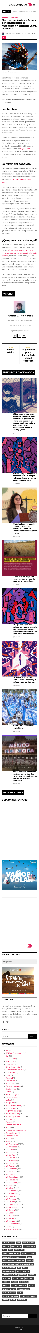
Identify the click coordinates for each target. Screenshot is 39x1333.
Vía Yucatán (10, 1221)
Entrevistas (10, 1081)
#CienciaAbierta (8, 1243)
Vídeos (8, 1226)
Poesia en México (8, 1293)
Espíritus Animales (13, 1086)
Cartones (6, 1257)
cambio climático (28, 1253)
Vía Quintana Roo (13, 1204)
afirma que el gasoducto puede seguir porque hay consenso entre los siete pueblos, (19, 253)
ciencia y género (8, 1268)
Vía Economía (11, 1160)
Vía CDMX (10, 1149)
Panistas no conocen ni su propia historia (23, 727)
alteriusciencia (29, 1246)
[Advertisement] (19, 919)
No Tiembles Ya (12, 1114)
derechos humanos (9, 1275)
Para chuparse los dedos (16, 1116)
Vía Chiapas (10, 1152)
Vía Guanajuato (12, 1177)
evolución (6, 1278)
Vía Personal (11, 1199)
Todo (8, 1141)
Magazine (10, 1103)
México (5, 1289)
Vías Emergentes (13, 1224)
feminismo (29, 1278)
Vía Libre (9, 1188)
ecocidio (22, 1275)
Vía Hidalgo (10, 1180)
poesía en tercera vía (10, 1296)
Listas (8, 1100)
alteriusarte (16, 1246)
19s (7, 1050)
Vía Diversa (10, 1158)
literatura (24, 1282)
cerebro (30, 1261)
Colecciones (10, 1072)
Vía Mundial (10, 1193)
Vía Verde (10, 1218)
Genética (5, 1282)
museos (31, 1286)
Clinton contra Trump (15, 1070)
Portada (9, 1122)
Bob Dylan (10, 1061)
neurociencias (23, 1289)
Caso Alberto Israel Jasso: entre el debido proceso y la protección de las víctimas (24, 679)
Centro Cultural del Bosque (13, 1261)
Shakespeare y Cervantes (16, 1130)
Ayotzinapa (19, 1250)
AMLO (4, 1250)
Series (8, 1127)
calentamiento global (11, 1253)
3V (7, 1056)
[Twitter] (7, 1022)
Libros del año (12, 1097)
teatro (5, 1300)
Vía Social (10, 1213)
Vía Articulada (11, 1147)
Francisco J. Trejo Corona (12, 33)
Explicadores (11, 1089)
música (12, 1289)
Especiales (10, 1083)
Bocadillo (9, 1064)
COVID (25, 1268)
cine (19, 1268)
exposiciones (18, 1278)
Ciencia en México (26, 1264)
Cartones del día (18, 1257)
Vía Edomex (10, 1163)
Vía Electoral (11, 1166)
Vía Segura (14, 18)
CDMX (29, 1257)
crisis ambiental (8, 1271)
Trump (12, 1300)
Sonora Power (12, 1133)
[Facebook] (3, 1022)
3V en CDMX (11, 1059)
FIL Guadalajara (12, 1094)
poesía (20, 1293)
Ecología (31, 1275)
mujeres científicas (19, 1286)
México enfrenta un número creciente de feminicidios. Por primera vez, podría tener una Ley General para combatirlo (24, 776)
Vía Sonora (10, 1215)
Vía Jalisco (10, 1185)
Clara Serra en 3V (13, 1067)
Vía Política (5, 18)
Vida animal (22, 1300)
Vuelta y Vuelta (12, 1229)
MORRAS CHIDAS (13, 1111)
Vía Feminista (11, 1169)
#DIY (18, 1243)
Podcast (9, 1119)
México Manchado (13, 1105)
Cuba (8, 1075)
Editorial (9, 1078)
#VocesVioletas (28, 1243)
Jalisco (14, 1282)
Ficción (8, 1092)
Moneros (5, 1286)
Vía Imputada (11, 1182)
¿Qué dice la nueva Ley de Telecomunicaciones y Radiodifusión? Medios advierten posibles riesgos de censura (24, 528)
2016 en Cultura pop (14, 1053)
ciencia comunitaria (10, 1264)
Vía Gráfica (10, 1174)
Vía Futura (10, 1171)
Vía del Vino (10, 1155)
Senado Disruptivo (13, 1125)
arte (10, 1250)
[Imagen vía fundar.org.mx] (19, 56)
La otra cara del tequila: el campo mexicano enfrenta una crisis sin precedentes (23, 579)
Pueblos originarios (28, 1296)
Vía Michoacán (12, 1191)
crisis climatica (23, 1271)
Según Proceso (26, 149)
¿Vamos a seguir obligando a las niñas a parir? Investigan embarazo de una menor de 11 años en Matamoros (24, 477)
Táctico (9, 1138)
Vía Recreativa (11, 1207)
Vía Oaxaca (10, 1196)
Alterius (5, 1246)
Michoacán (10, 1108)
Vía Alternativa (12, 1144)
